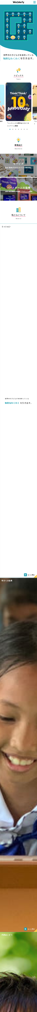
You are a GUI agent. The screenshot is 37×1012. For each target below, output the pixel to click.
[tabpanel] (18, 105)
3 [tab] (16, 129)
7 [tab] (27, 129)
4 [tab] (18, 129)
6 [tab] (24, 129)
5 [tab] (21, 129)
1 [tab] (10, 129)
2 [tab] (13, 129)
